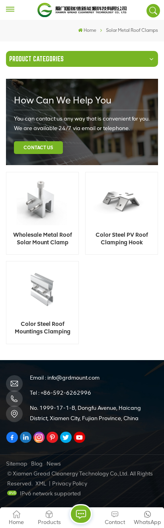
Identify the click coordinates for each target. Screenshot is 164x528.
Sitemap (16, 463)
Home (90, 30)
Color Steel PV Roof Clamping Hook (122, 238)
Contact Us (38, 147)
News (54, 463)
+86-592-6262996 (66, 393)
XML (40, 483)
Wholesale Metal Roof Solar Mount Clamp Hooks (42, 238)
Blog (37, 463)
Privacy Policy (69, 483)
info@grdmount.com (73, 377)
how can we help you (62, 100)
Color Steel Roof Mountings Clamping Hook (42, 327)
